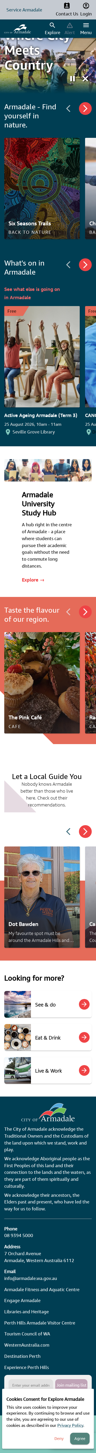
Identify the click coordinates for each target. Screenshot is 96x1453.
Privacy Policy (70, 1425)
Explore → (33, 580)
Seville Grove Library (34, 432)
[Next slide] (85, 108)
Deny (59, 1438)
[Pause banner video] (72, 78)
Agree (79, 1438)
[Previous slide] (68, 108)
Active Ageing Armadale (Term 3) (40, 415)
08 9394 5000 (18, 1235)
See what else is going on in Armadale (32, 293)
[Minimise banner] (85, 78)
